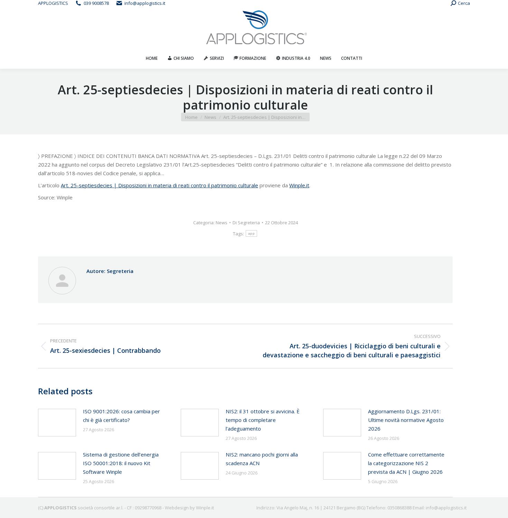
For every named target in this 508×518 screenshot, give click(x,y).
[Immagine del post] (57, 422)
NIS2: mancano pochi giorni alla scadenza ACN (262, 459)
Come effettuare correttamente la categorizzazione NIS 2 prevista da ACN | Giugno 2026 (406, 463)
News (221, 222)
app (251, 233)
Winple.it (299, 185)
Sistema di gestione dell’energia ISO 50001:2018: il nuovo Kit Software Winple (121, 463)
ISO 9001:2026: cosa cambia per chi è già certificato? (121, 415)
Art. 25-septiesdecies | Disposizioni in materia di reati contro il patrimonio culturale (159, 185)
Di (246, 222)
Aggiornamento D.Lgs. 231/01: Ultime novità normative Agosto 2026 (406, 420)
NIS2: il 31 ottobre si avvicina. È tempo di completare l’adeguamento (263, 420)
